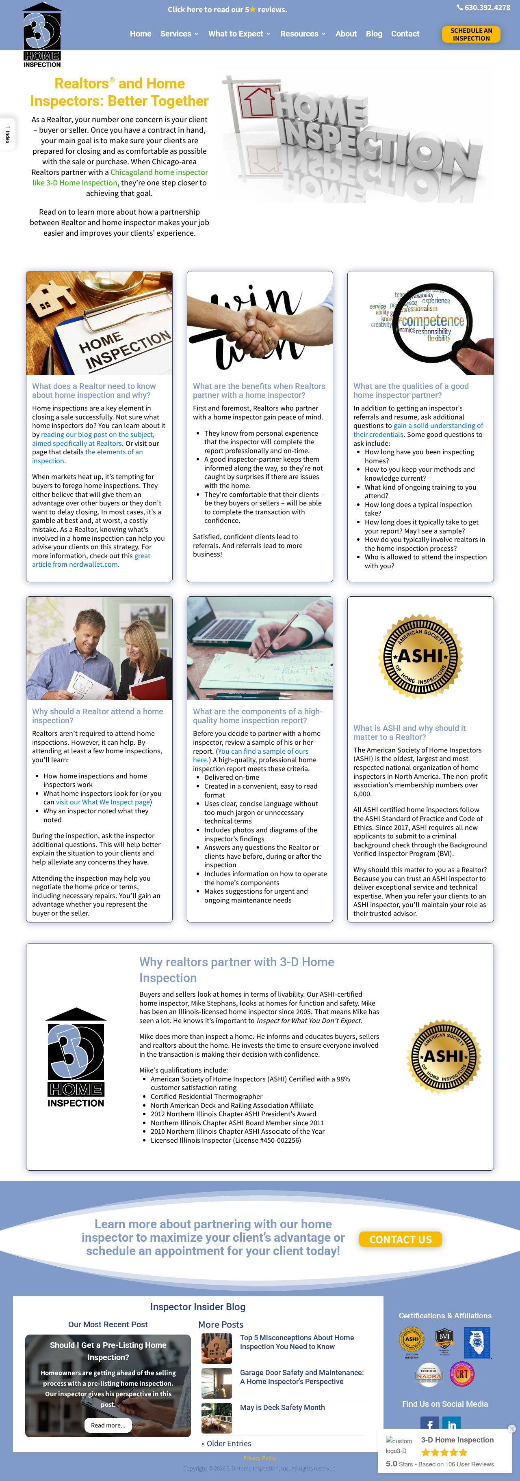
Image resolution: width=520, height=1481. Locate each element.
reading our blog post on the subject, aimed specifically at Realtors (93, 439)
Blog (374, 34)
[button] (7, 134)
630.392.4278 (487, 7)
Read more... (108, 1425)
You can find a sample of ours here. (251, 755)
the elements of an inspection (87, 456)
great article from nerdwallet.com (91, 560)
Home (141, 34)
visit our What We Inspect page (103, 801)
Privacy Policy (260, 1458)
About (346, 34)
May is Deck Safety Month (282, 1407)
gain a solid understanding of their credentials (418, 430)
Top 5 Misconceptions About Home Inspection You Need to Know (297, 1342)
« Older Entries (226, 1443)
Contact (405, 34)
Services (175, 34)
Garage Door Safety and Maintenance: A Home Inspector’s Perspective (302, 1377)
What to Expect (235, 34)
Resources (299, 34)
